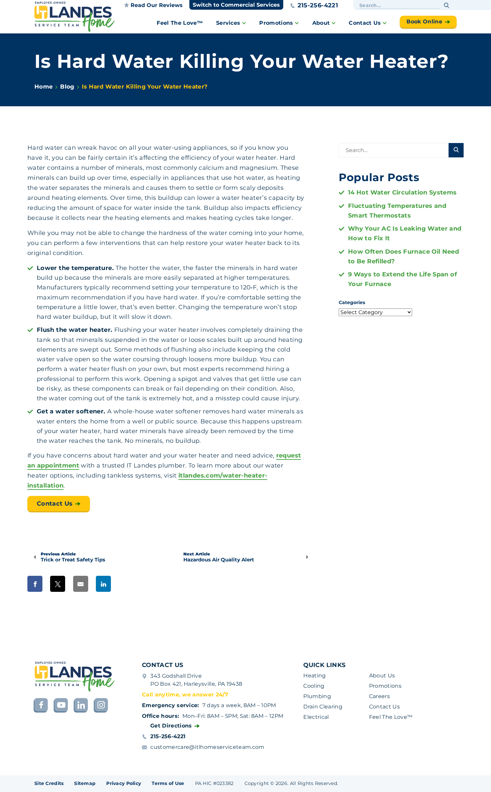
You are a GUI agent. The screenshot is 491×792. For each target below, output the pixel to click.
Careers (379, 696)
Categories (352, 302)
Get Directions (171, 725)
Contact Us (365, 23)
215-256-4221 (318, 5)
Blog (67, 86)
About (321, 23)
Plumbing (317, 696)
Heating (314, 675)
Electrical (316, 717)
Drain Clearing (322, 706)
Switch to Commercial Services (236, 5)
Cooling (313, 686)
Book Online (424, 21)
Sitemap (85, 783)
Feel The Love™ (179, 23)
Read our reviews (157, 5)
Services (228, 23)
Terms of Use (168, 783)
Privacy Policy (123, 783)
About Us (382, 675)
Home (43, 86)
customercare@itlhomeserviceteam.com (207, 747)
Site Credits (48, 783)
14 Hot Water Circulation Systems (402, 192)
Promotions (276, 23)
